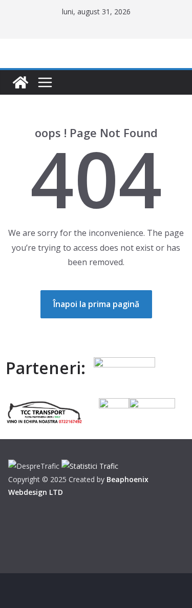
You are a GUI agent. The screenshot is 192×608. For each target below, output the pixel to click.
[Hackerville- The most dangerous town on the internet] (20, 82)
